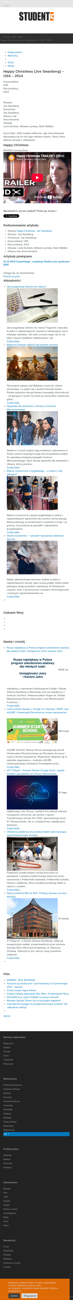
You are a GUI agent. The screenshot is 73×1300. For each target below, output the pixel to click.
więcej (6, 1015)
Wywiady (7, 1155)
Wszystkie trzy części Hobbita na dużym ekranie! (33, 997)
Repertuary (8, 1126)
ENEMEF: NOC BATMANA (21, 980)
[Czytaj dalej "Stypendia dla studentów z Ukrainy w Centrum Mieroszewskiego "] (38, 428)
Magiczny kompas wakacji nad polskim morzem (32, 344)
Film (5, 1193)
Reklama (7, 1259)
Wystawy (7, 1118)
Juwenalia (8, 1105)
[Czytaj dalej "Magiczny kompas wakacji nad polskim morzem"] (38, 363)
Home (7, 36)
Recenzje (7, 1163)
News (6, 1225)
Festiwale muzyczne (12, 1085)
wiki (14, 36)
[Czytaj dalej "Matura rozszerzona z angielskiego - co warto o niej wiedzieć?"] (38, 493)
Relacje (7, 1159)
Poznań (7, 1051)
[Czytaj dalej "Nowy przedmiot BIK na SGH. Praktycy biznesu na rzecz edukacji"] (32, 918)
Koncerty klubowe (11, 1101)
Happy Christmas (26, 230)
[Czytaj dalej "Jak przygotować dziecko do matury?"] (38, 305)
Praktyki (7, 1255)
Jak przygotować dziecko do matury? (27, 286)
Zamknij (14, 1296)
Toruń (6, 1056)
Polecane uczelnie (12, 1263)
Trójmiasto (8, 1060)
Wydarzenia (8, 1130)
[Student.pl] (36, 17)
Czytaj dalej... (14, 341)
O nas (6, 1246)
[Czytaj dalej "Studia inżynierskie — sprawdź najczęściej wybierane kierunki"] (38, 557)
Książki (6, 1201)
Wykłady (7, 1113)
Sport (5, 1221)
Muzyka (7, 1188)
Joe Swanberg (44, 230)
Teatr (5, 1197)
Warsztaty (7, 1109)
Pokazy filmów (10, 1122)
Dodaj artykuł (15, 52)
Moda (6, 1217)
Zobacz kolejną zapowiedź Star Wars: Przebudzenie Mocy (38, 993)
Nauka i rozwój (10, 1209)
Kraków (6, 1047)
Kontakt (6, 1267)
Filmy (20, 36)
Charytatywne (9, 1213)
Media (11, 65)
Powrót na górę (11, 276)
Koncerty (7, 1097)
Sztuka (6, 1205)
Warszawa (8, 1064)
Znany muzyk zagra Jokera (21, 990)
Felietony (7, 1167)
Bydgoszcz (8, 1043)
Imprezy (7, 1093)
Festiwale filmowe (11, 1089)
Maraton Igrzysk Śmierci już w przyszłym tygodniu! (34, 1000)
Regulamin (8, 1251)
